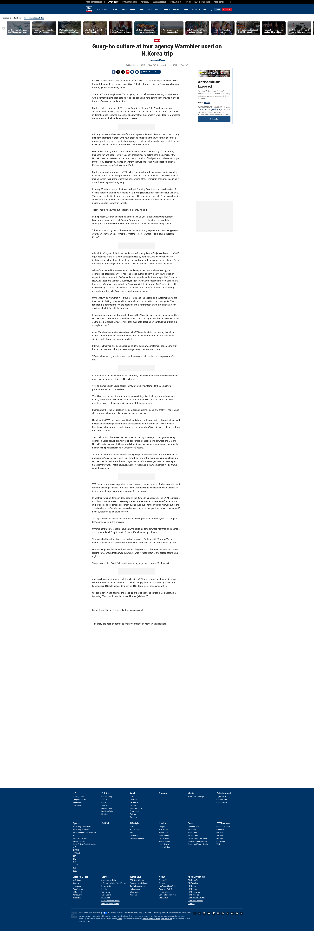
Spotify (237, 913)
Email (137, 72)
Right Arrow (309, 28)
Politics (105, 9)
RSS (227, 913)
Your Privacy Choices (114, 913)
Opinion (124, 9)
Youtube (209, 913)
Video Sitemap (186, 913)
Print (132, 72)
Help (140, 913)
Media (132, 9)
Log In (217, 9)
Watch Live (135, 876)
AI (199, 9)
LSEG (88, 921)
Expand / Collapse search (210, 10)
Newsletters (232, 913)
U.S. (97, 9)
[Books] (222, 2)
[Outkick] (188, 2)
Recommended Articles (34, 18)
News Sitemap (175, 913)
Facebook (114, 72)
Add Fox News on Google (151, 72)
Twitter (118, 72)
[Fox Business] (130, 2)
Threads (123, 72)
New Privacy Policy (95, 913)
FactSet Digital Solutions (151, 919)
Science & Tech (80, 876)
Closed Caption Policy (130, 913)
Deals (190, 823)
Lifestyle (175, 9)
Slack (223, 913)
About (162, 876)
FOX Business (223, 823)
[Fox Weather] (175, 2)
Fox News (89, 9)
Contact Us (147, 913)
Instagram (204, 913)
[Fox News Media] (113, 2)
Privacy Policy (203, 109)
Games (105, 876)
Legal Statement (166, 919)
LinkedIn (218, 913)
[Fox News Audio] (159, 2)
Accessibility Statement (160, 913)
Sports (157, 9)
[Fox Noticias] (202, 2)
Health (185, 9)
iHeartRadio (241, 913)
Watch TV (226, 9)
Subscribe (214, 119)
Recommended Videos (11, 18)
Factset (119, 919)
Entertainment (144, 9)
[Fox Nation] (145, 2)
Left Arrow (3, 28)
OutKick (167, 9)
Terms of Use (216, 109)
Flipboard (128, 72)
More (205, 9)
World (115, 9)
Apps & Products (196, 876)
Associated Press (157, 60)
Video (194, 9)
